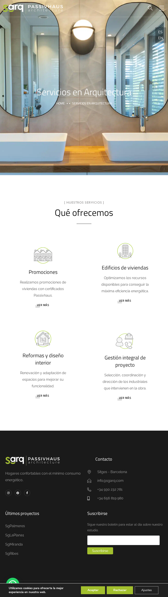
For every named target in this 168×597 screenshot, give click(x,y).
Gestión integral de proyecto (125, 361)
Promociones (43, 272)
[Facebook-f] (27, 493)
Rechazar (119, 590)
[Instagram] (8, 493)
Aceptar (93, 590)
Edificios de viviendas (125, 267)
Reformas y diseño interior (43, 359)
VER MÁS (43, 305)
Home (60, 103)
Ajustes (146, 590)
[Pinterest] (18, 493)
